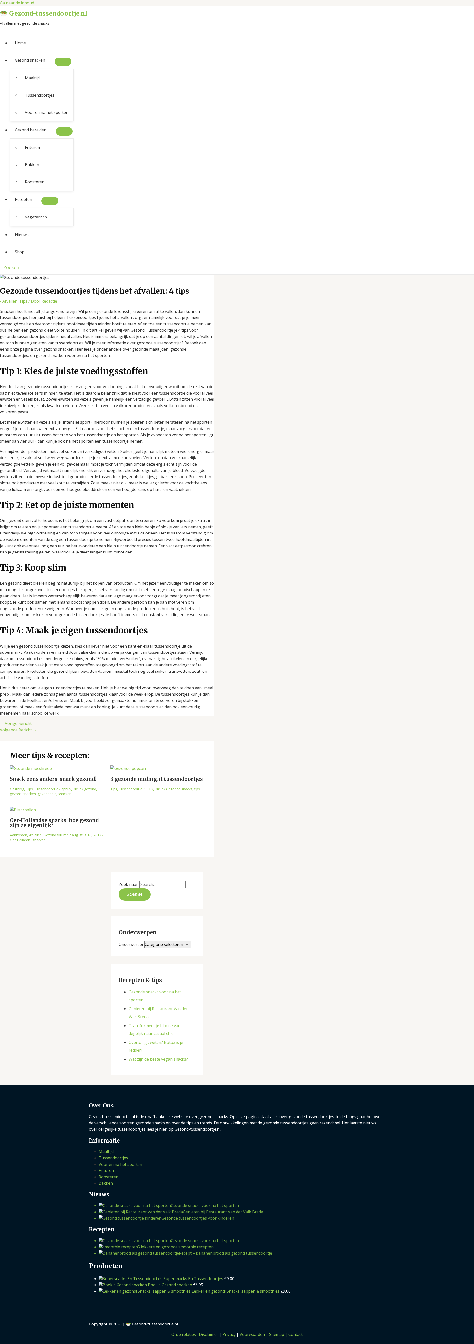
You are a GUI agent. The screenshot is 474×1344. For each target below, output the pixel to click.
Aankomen (18, 835)
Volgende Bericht (18, 729)
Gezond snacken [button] (30, 60)
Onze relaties (183, 1334)
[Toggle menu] (63, 62)
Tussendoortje (46, 789)
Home (20, 43)
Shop (19, 252)
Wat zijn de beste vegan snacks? (158, 1059)
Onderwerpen (131, 944)
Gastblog (17, 789)
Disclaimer (208, 1334)
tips (197, 789)
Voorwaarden (252, 1334)
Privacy (229, 1334)
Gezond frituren (56, 835)
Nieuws (22, 234)
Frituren (32, 147)
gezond (90, 789)
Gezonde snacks (179, 789)
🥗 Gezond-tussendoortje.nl (43, 13)
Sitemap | (278, 1334)
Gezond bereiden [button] (30, 130)
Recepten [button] (23, 199)
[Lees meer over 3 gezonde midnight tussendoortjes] (128, 768)
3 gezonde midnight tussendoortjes (156, 779)
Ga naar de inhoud (17, 3)
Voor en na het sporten (46, 112)
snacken (64, 793)
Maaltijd (32, 77)
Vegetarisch (36, 217)
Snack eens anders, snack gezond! (53, 779)
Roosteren (34, 182)
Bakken (32, 164)
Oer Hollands (20, 840)
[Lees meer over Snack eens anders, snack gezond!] (31, 768)
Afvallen (9, 301)
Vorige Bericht (16, 723)
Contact (295, 1334)
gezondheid (47, 793)
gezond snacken (23, 793)
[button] (9, 267)
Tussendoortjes (39, 95)
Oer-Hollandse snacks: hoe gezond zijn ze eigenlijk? (54, 822)
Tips (23, 301)
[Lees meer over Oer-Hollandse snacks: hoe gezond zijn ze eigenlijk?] (23, 809)
